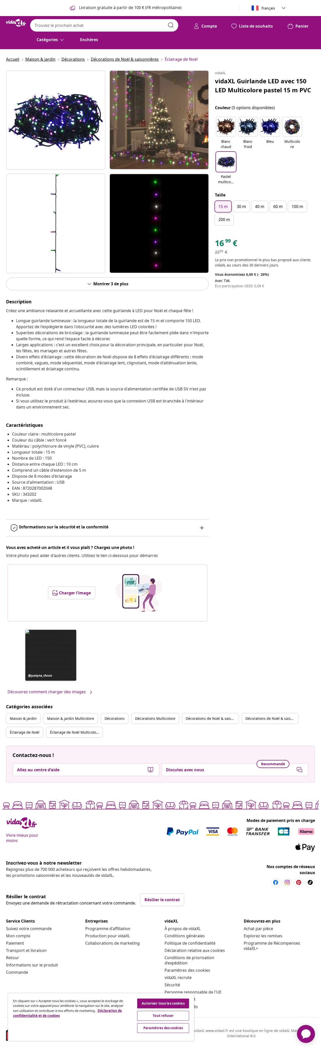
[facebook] (275, 882)
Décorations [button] (115, 718)
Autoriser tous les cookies (163, 1003)
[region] (101, 1017)
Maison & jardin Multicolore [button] (70, 718)
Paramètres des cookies (187, 970)
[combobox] (104, 25)
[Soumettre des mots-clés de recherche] (171, 25)
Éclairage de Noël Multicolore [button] (75, 732)
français (268, 8)
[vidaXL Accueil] (16, 23)
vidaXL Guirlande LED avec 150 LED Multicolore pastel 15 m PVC (263, 85)
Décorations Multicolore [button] (155, 718)
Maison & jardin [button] (23, 718)
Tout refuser (163, 1015)
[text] (226, 244)
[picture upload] (139, 593)
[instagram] (287, 882)
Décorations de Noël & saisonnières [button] (212, 718)
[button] (50, 655)
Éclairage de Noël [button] (24, 732)
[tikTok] (310, 882)
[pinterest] (298, 882)
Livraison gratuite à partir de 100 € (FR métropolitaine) (130, 7)
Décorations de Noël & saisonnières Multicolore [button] (272, 718)
